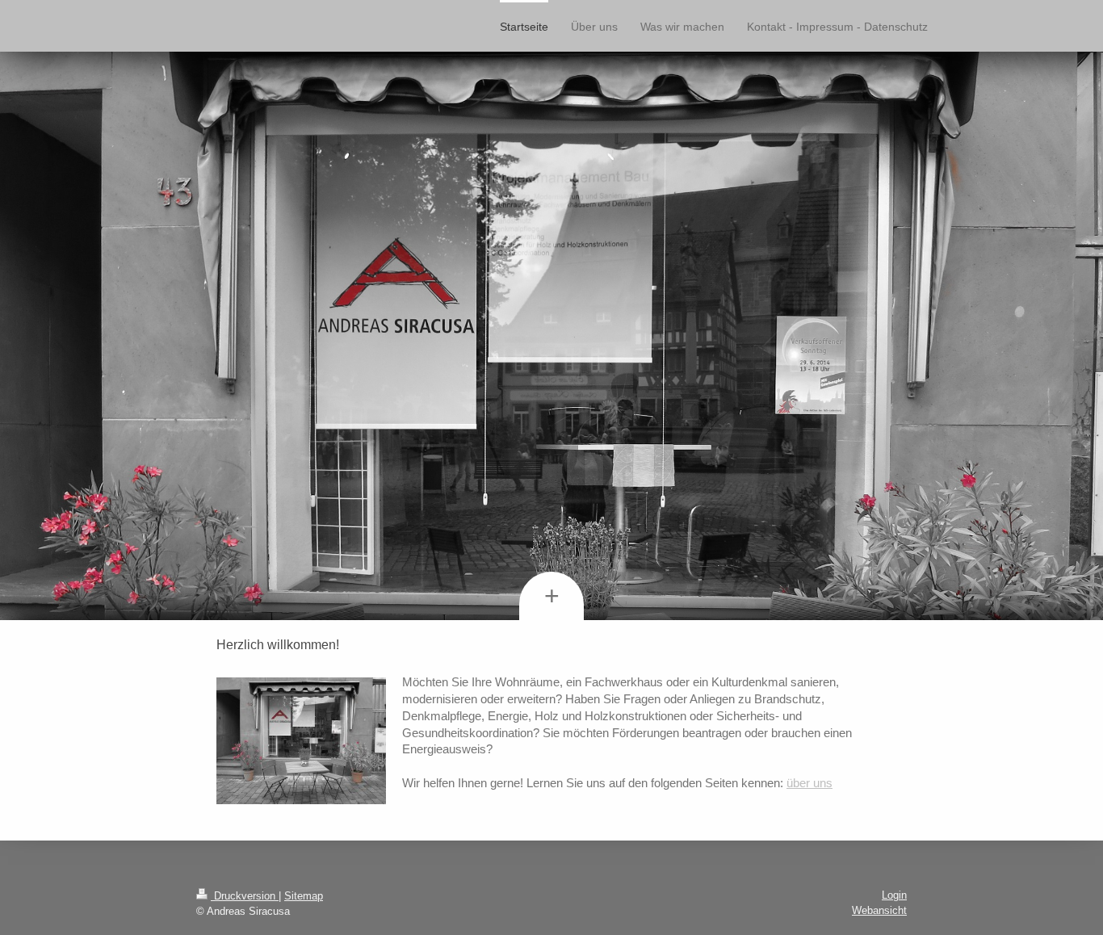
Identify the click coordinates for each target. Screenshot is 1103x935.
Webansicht (879, 910)
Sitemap (303, 896)
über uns (809, 783)
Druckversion (245, 896)
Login (894, 895)
